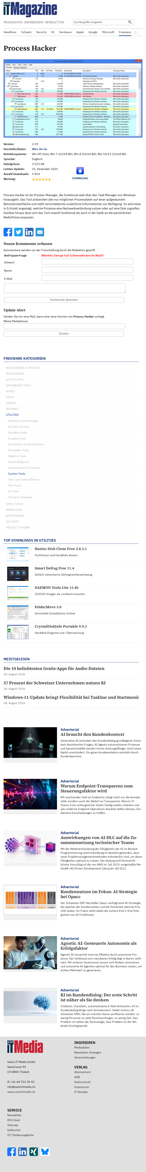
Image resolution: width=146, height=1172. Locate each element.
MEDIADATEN (13, 22)
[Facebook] (8, 235)
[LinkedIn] (29, 235)
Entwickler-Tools (18, 450)
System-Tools (16, 473)
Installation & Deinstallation (26, 444)
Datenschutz (82, 1082)
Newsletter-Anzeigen (87, 1052)
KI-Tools (13, 491)
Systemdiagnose (18, 462)
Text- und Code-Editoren (23, 479)
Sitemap (12, 1125)
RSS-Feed (13, 1120)
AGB (77, 1077)
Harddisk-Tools (17, 432)
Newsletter (14, 1115)
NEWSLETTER (54, 22)
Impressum (81, 1087)
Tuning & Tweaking (20, 497)
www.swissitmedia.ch (21, 1092)
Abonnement (82, 1072)
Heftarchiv (14, 1130)
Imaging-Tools (17, 438)
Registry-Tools (17, 456)
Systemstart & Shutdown (24, 468)
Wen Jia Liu (39, 149)
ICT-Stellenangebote (20, 1135)
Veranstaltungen (85, 1057)
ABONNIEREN (33, 22)
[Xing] (34, 1155)
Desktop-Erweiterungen (23, 421)
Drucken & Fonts (18, 426)
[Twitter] (19, 235)
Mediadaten (82, 1047)
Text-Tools (14, 485)
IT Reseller (81, 1092)
